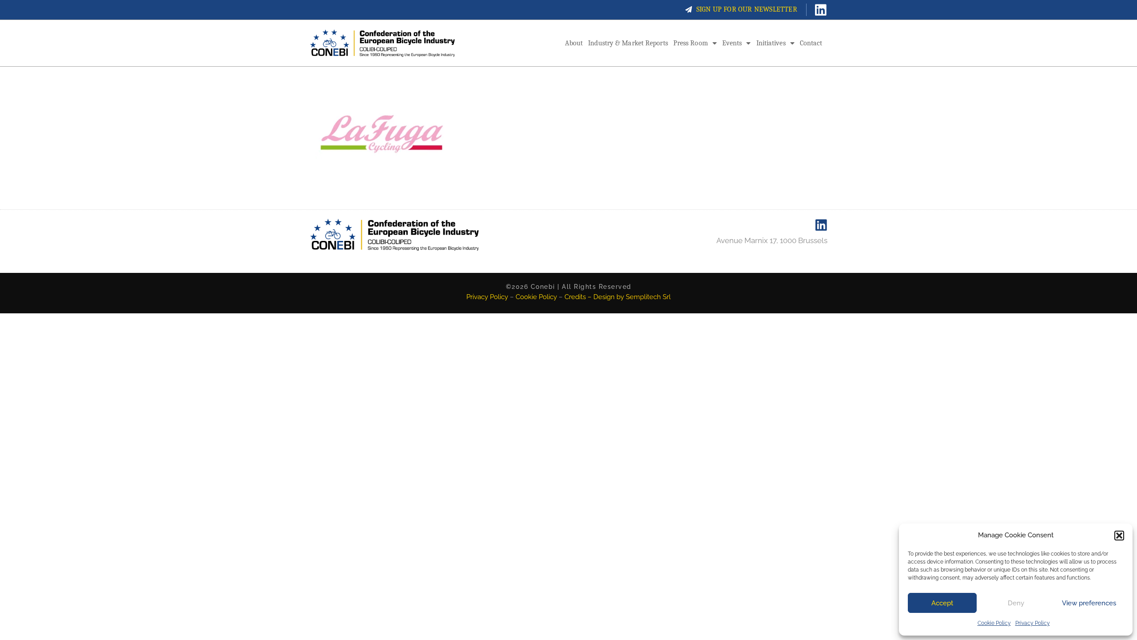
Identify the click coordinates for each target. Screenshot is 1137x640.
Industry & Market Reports (628, 43)
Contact (811, 43)
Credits (575, 297)
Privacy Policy (1032, 623)
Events (732, 43)
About (574, 43)
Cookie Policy (994, 623)
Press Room (690, 43)
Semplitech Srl (648, 297)
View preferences (1089, 603)
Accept (942, 603)
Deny (1016, 603)
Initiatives (771, 43)
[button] (1119, 535)
